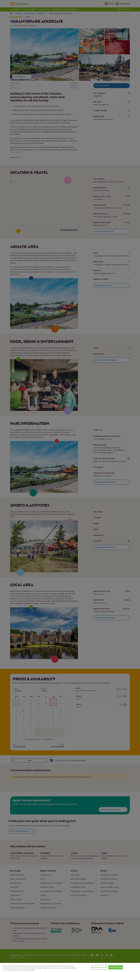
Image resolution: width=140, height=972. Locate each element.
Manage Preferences (99, 967)
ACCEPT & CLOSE (115, 967)
